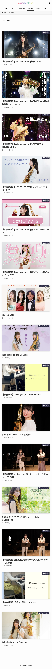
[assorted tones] (26, 3)
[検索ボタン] (49, 3)
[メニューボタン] (3, 3)
